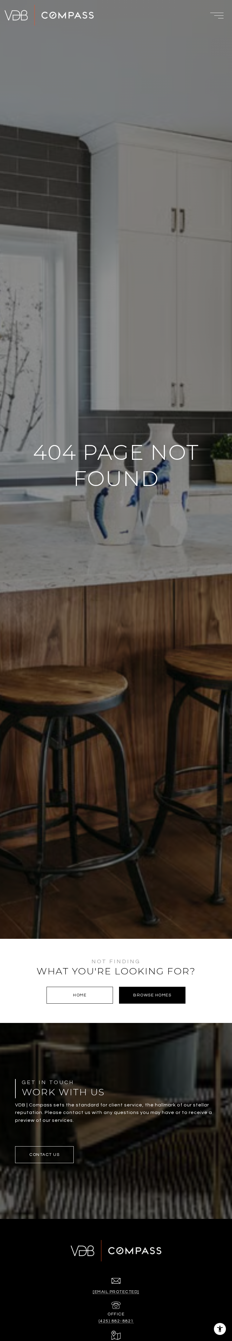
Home (79, 995)
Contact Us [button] (44, 1155)
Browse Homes (152, 995)
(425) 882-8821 (116, 1321)
